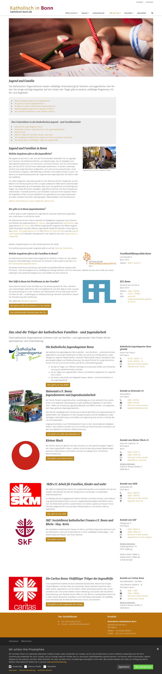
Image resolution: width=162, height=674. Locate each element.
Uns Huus (26, 226)
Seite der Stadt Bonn (64, 248)
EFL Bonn (125, 281)
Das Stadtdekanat (67, 616)
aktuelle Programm (29, 301)
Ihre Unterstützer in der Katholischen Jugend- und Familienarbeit (46, 122)
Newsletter (141, 13)
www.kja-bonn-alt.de (136, 366)
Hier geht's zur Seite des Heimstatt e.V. (63, 434)
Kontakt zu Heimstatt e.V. (132, 391)
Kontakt (112, 616)
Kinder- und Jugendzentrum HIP (25, 231)
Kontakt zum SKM (128, 483)
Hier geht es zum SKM (56, 514)
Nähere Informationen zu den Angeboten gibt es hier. (31, 201)
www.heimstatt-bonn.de (138, 408)
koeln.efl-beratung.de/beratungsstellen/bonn (139, 299)
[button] (83, 13)
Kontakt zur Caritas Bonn (132, 578)
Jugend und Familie (21, 81)
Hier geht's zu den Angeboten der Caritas (64, 604)
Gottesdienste (98, 13)
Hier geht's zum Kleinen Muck (60, 458)
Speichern (124, 666)
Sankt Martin (68, 223)
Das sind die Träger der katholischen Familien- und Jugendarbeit (57, 332)
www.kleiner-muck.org (137, 460)
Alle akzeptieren (143, 666)
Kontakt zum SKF (128, 520)
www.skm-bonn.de (135, 501)
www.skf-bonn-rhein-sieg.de (139, 537)
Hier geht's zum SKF (55, 539)
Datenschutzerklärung (56, 662)
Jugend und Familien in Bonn (28, 148)
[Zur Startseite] (31, 9)
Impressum (13, 670)
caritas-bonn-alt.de (136, 598)
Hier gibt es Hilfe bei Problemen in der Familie (30, 306)
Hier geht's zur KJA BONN (58, 385)
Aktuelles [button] (128, 13)
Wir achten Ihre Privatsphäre (26, 649)
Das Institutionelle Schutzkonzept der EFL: (28, 312)
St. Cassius (41, 223)
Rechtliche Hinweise (45, 670)
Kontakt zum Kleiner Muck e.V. (134, 440)
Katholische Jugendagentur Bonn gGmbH (135, 348)
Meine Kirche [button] (71, 13)
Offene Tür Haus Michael (53, 231)
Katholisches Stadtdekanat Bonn (122, 621)
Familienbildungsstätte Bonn (135, 253)
